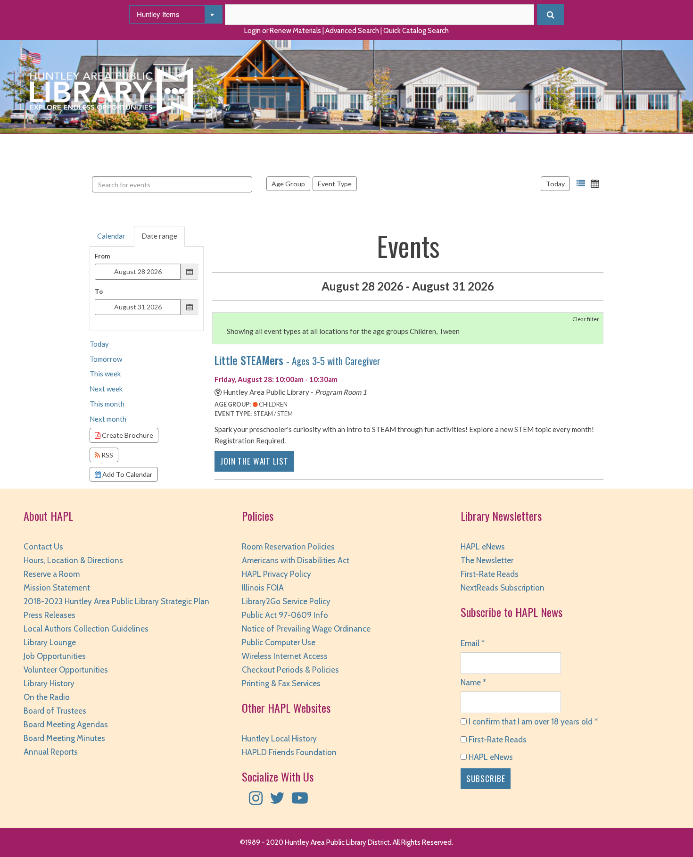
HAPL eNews (483, 546)
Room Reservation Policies (288, 546)
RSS (106, 455)
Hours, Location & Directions (73, 560)
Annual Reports (51, 752)
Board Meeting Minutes (64, 738)
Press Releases (49, 615)
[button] (581, 183)
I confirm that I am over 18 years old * (532, 721)
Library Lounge (50, 642)
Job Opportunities (55, 656)
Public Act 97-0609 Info (285, 615)
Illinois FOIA (263, 587)
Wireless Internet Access (285, 656)
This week (105, 373)
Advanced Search (352, 30)
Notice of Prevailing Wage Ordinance (306, 628)
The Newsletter (487, 560)
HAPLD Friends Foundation (289, 752)
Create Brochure (126, 435)
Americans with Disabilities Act (295, 560)
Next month (108, 419)
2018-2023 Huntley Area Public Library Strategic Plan (116, 601)
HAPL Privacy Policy (276, 574)
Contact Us (43, 546)
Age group (288, 184)
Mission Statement (57, 587)
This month (107, 403)
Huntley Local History (279, 738)
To (99, 291)
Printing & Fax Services (281, 683)
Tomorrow (106, 359)
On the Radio (47, 697)
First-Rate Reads (490, 574)
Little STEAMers (297, 360)
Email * (473, 643)
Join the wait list (254, 461)
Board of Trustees (55, 711)
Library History (49, 683)
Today (555, 184)
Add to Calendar (127, 474)
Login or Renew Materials (282, 30)
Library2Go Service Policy (286, 601)
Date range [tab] (159, 236)
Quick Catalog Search (416, 30)
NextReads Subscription (502, 587)
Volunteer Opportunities (66, 669)
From (102, 256)
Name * (473, 682)
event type (335, 184)
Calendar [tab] (111, 236)
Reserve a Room (52, 574)
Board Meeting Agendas (66, 724)
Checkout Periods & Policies (290, 669)
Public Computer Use (278, 642)
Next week (106, 388)
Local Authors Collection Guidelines (86, 628)
